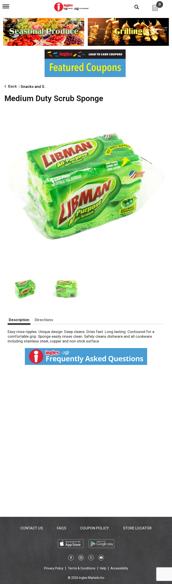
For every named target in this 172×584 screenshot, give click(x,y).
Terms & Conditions (81, 568)
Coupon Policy (94, 528)
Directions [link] (44, 320)
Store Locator (137, 528)
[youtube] (101, 558)
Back (12, 86)
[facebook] (71, 558)
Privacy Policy (53, 568)
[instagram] (81, 558)
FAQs (61, 528)
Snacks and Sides (36, 86)
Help (103, 568)
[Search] (133, 6)
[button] (25, 289)
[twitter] (91, 558)
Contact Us (31, 528)
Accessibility (119, 568)
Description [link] (19, 320)
